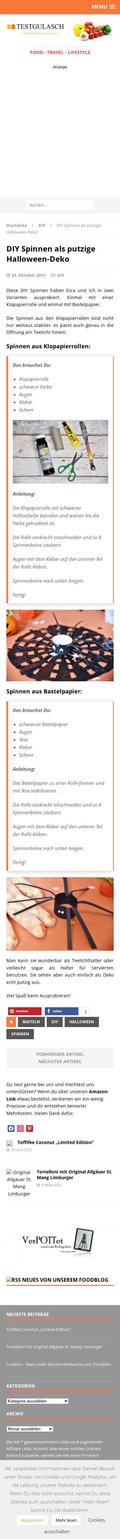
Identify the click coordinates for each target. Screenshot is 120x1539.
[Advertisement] (60, 133)
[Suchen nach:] (60, 205)
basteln (31, 1022)
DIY (60, 275)
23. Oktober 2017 (28, 275)
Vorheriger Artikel (60, 1054)
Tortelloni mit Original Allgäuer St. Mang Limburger (74, 1174)
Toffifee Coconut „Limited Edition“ (56, 1142)
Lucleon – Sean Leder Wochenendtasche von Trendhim (58, 1364)
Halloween (81, 1022)
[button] (25, 1011)
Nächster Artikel (60, 1061)
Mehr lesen (66, 1520)
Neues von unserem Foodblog (65, 1279)
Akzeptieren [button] (32, 1520)
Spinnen (20, 1034)
